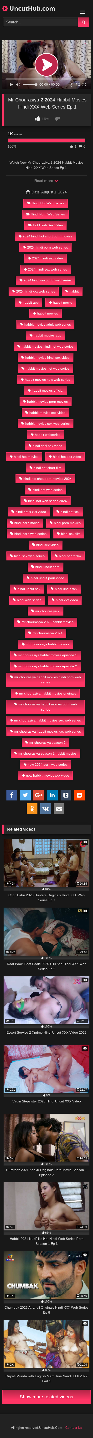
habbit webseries (47, 435)
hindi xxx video (67, 600)
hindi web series (29, 600)
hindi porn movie (26, 523)
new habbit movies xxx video (47, 775)
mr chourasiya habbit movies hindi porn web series (47, 679)
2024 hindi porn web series (47, 247)
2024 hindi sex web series (47, 269)
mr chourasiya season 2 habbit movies (47, 753)
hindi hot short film (47, 468)
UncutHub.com (31, 8)
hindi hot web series (47, 490)
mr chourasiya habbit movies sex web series (47, 720)
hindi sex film (71, 534)
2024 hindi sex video (47, 258)
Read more (44, 181)
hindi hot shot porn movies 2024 (47, 479)
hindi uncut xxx (66, 589)
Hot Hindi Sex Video (48, 225)
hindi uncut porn (47, 567)
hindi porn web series (30, 534)
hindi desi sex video (47, 446)
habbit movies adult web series (47, 324)
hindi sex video (47, 545)
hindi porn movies (67, 523)
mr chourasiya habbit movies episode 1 (47, 655)
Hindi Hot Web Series (48, 203)
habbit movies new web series (47, 379)
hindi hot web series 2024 (47, 501)
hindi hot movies (26, 457)
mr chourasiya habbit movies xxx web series (47, 731)
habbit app (31, 302)
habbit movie (62, 302)
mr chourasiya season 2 (47, 742)
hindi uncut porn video (47, 578)
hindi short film (70, 556)
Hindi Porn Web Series (48, 214)
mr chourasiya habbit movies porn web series (47, 706)
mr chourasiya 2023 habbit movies (47, 622)
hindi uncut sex (29, 589)
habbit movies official (47, 390)
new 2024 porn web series (47, 764)
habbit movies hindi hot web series (47, 346)
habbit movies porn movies (47, 401)
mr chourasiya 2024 (47, 633)
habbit (74, 291)
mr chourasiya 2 (47, 611)
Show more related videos (46, 1396)
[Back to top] (78, 1424)
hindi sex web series (29, 556)
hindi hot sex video (67, 457)
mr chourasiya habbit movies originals (47, 693)
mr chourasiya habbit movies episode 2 (47, 666)
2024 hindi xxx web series (35, 291)
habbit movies (47, 313)
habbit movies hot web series (47, 368)
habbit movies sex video (47, 413)
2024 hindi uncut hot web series (48, 280)
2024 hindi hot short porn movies (47, 236)
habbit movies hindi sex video (47, 357)
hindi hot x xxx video (31, 512)
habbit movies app (47, 335)
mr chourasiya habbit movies (47, 644)
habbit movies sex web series (47, 423)
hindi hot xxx (70, 512)
